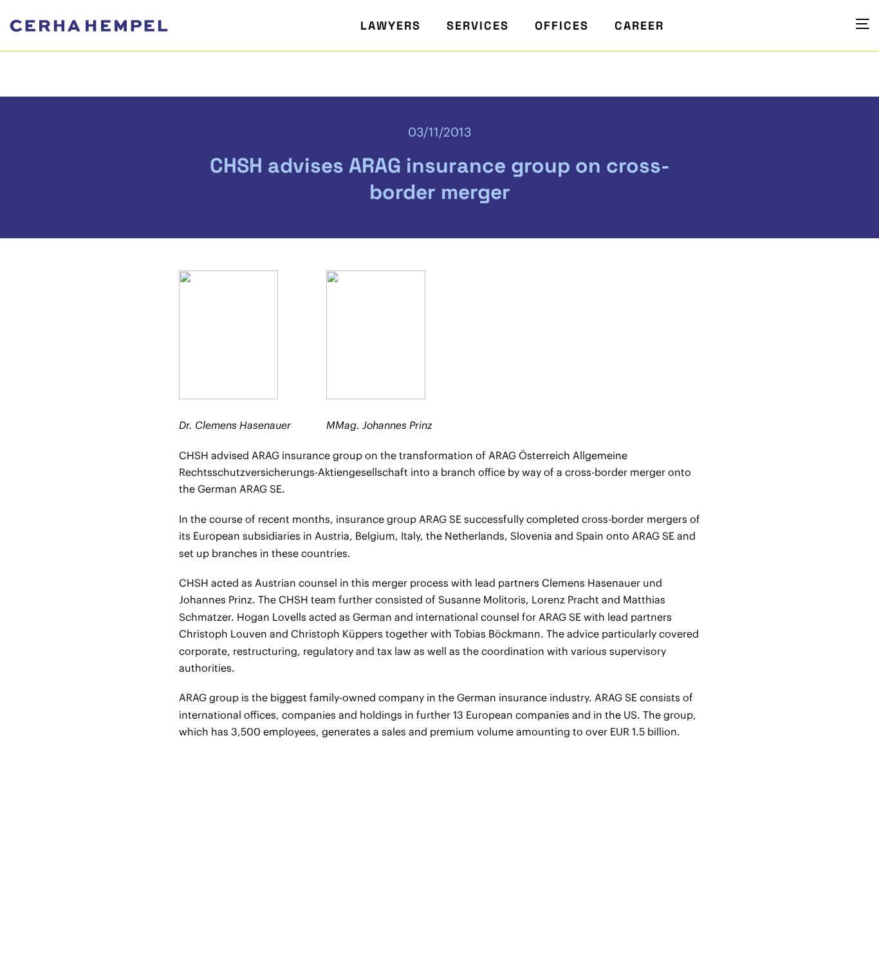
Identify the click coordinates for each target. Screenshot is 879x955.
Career (639, 25)
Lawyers (390, 25)
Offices (562, 25)
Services (478, 25)
